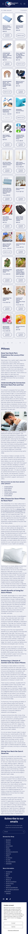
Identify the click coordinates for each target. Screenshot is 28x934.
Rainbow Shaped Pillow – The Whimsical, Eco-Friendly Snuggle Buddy (7, 84)
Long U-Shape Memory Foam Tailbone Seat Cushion (19, 218)
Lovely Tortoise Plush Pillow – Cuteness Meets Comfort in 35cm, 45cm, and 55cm (20, 272)
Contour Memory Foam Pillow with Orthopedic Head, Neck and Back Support (7, 191)
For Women (9, 857)
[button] (3, 3)
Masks (7, 847)
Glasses (8, 849)
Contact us (9, 877)
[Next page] (24, 342)
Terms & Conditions (11, 881)
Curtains (8, 843)
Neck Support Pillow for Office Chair (7, 136)
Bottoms (8, 841)
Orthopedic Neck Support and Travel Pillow (7, 110)
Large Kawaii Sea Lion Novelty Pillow (7, 299)
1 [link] (3, 342)
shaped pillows (8, 486)
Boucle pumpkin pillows (20, 189)
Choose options (7, 35)
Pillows (8, 855)
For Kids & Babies (11, 861)
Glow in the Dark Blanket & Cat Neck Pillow (7, 245)
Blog (7, 875)
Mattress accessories (12, 851)
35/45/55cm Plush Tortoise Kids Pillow (7, 271)
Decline (13, 926)
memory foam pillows (7, 376)
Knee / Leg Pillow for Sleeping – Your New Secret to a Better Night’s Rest (20, 55)
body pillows (7, 490)
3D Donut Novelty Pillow (20, 327)
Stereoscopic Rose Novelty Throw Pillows (6, 327)
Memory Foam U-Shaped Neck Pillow (20, 82)
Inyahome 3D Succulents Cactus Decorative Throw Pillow (20, 300)
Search (8, 873)
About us (8, 879)
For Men (8, 859)
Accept (13, 923)
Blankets (8, 839)
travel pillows (8, 488)
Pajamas (8, 853)
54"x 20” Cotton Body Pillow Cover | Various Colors (7, 163)
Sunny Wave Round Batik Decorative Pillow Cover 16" (7, 218)
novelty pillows (8, 493)
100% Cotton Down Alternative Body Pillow (20, 163)
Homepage (9, 871)
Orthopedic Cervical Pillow (20, 110)
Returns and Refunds (12, 887)
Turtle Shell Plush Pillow (20, 244)
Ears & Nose (9, 845)
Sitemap (8, 893)
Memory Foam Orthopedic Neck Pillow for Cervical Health (7, 27)
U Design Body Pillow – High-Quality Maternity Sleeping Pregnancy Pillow (7, 55)
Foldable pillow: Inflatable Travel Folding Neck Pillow (20, 137)
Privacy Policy (10, 883)
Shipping (8, 885)
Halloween (9, 863)
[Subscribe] (23, 832)
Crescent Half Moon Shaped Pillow (19, 27)
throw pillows (8, 495)
